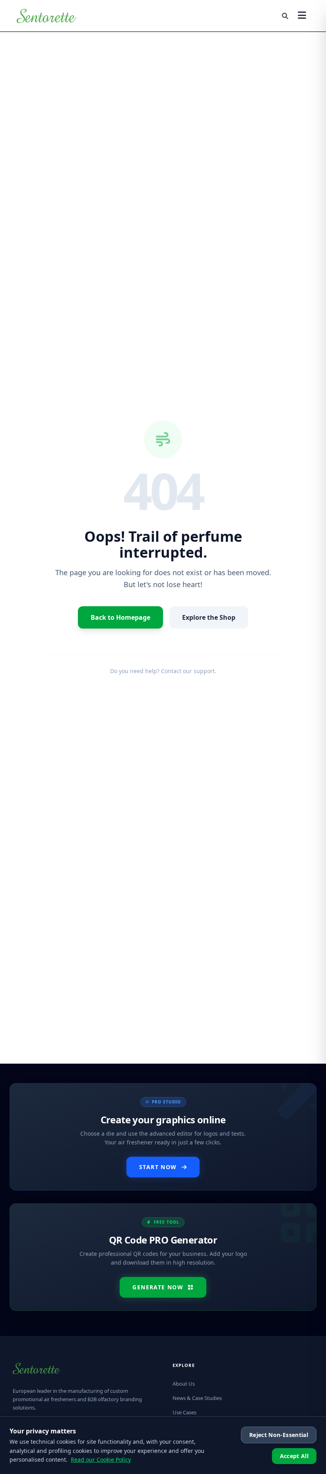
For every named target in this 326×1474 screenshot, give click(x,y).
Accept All (294, 1456)
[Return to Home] (46, 16)
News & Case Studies (197, 1398)
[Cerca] (285, 16)
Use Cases (184, 1412)
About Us (184, 1383)
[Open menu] (302, 15)
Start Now (158, 1167)
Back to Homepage (120, 617)
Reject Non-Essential (278, 1435)
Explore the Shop (208, 617)
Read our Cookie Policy (101, 1459)
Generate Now (157, 1287)
